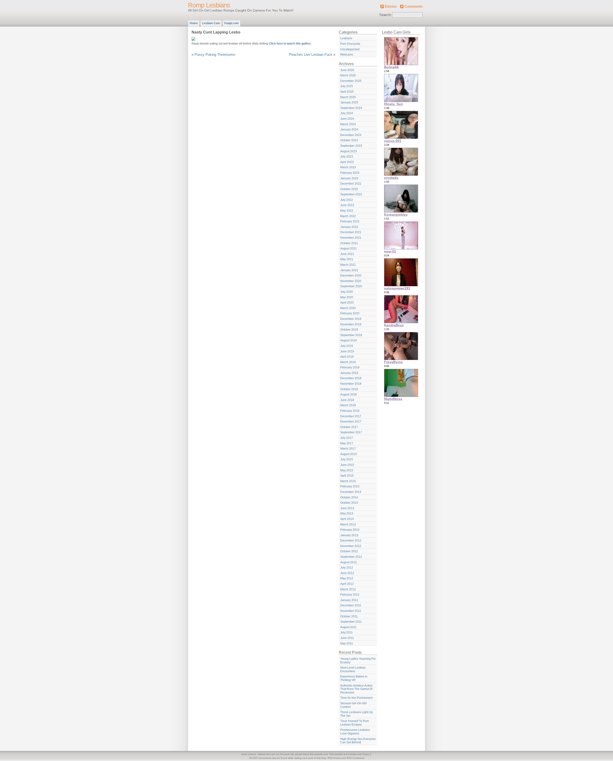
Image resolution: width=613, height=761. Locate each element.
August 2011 (348, 627)
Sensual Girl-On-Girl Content (353, 705)
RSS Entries (334, 758)
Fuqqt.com (231, 23)
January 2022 (349, 227)
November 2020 (350, 281)
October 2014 (349, 497)
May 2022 (346, 210)
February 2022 (349, 221)
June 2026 (347, 70)
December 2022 (350, 183)
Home (194, 23)
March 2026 (348, 75)
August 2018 (348, 394)
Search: (385, 15)
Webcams (346, 54)
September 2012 (351, 556)
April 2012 (347, 584)
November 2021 (350, 237)
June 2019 (347, 351)
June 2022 (347, 205)
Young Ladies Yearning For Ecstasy (358, 660)
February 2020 (349, 313)
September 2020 (351, 286)
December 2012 (350, 540)
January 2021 (349, 270)
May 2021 (346, 259)
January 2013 (349, 535)
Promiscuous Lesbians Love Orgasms (355, 731)
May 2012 (346, 578)
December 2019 (350, 319)
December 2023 (350, 135)
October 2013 (349, 502)
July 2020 (346, 291)
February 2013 (349, 529)
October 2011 (349, 616)
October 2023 (349, 140)
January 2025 (349, 102)
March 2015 (348, 481)
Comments (413, 6)
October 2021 (349, 243)
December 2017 (350, 416)
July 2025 (346, 86)
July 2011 (346, 632)
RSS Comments (355, 758)
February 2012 (349, 594)
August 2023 (348, 151)
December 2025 (350, 81)
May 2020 (346, 297)
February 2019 (349, 367)
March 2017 (348, 448)
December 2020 (350, 275)
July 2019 (346, 346)
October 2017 (349, 427)
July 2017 (346, 438)
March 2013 (348, 524)
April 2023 (347, 162)
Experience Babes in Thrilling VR (353, 678)
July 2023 (346, 156)
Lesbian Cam (211, 23)
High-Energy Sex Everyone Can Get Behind (358, 740)
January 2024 (349, 129)
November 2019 (350, 324)
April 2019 (347, 356)
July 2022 (346, 200)
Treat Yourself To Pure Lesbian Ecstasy (354, 722)
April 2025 (347, 91)
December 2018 (350, 378)
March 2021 (348, 264)
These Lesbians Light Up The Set (356, 713)
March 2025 (348, 97)
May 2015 (346, 470)
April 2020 (347, 302)
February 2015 (349, 486)
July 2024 (346, 113)
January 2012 (349, 600)
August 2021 (348, 248)
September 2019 (351, 335)
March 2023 (348, 167)
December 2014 (350, 492)
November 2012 (350, 546)
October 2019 (349, 329)
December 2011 (350, 605)
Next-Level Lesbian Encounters (353, 669)
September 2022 (351, 194)
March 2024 (348, 124)
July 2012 (346, 567)
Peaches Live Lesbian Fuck (310, 54)
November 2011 (350, 611)
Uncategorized (349, 49)
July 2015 (346, 459)
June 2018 (347, 400)
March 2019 (348, 362)
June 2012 (347, 573)
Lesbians (346, 38)
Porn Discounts (350, 43)
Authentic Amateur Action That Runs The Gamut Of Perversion (356, 689)
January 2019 (349, 373)
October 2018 (349, 389)
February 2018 (349, 410)
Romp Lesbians (209, 5)
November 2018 (350, 383)
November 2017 (350, 421)
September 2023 (351, 145)
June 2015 (347, 465)
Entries (391, 6)
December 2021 (350, 232)
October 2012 (349, 551)
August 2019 (348, 340)
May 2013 (346, 513)
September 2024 (351, 108)
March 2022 (348, 216)
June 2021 (347, 254)
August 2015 (348, 454)
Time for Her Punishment (356, 697)
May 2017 (346, 443)
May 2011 (346, 643)
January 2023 (349, 178)
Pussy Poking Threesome (214, 54)
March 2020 (348, 308)
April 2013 (347, 519)
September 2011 (351, 621)
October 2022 (349, 189)
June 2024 (347, 118)
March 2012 (348, 589)
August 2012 (348, 562)
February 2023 (349, 173)
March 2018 (348, 405)
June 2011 (347, 638)
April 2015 (347, 475)
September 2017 (351, 432)
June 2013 (347, 508)
